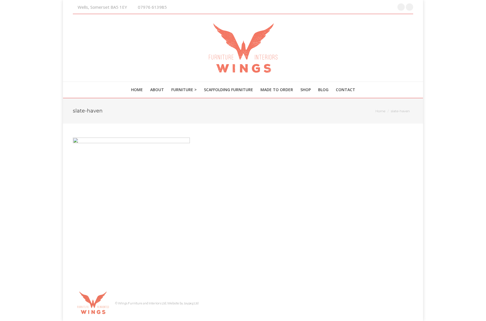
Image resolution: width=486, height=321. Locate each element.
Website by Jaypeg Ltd (183, 303)
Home (380, 111)
